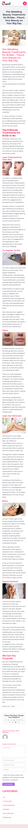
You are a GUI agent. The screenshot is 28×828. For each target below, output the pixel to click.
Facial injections (9, 805)
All (4, 797)
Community (7, 801)
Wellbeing (7, 817)
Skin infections (8, 813)
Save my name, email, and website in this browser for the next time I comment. (13, 777)
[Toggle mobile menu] (25, 3)
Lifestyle (6, 809)
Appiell (4, 687)
